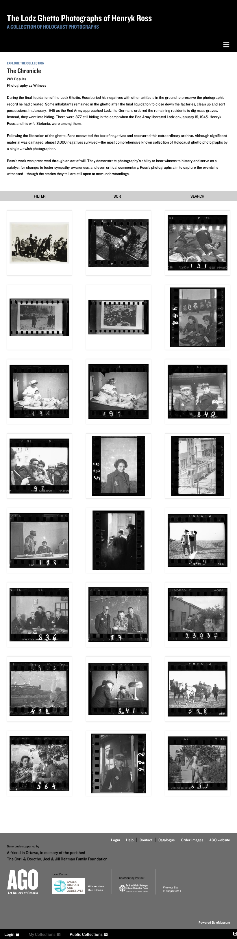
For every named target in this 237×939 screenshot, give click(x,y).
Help (130, 840)
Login (115, 840)
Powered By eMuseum (214, 922)
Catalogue (166, 840)
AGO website (219, 840)
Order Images (192, 840)
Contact (146, 840)
